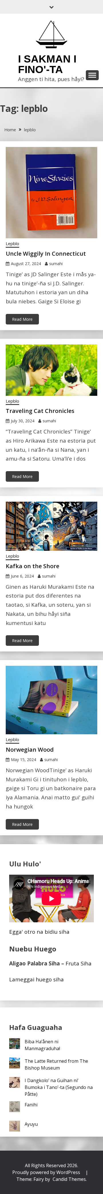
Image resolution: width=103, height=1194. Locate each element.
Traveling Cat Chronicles (40, 411)
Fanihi (31, 1105)
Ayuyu (31, 1124)
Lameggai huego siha (36, 979)
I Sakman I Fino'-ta (47, 64)
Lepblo (12, 243)
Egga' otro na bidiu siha (39, 931)
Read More (22, 319)
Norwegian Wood (30, 749)
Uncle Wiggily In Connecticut (46, 253)
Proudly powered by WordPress (46, 1172)
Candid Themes (69, 1179)
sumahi (56, 263)
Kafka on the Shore (32, 566)
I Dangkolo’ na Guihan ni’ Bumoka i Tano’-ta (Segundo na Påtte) (59, 1087)
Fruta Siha (79, 963)
